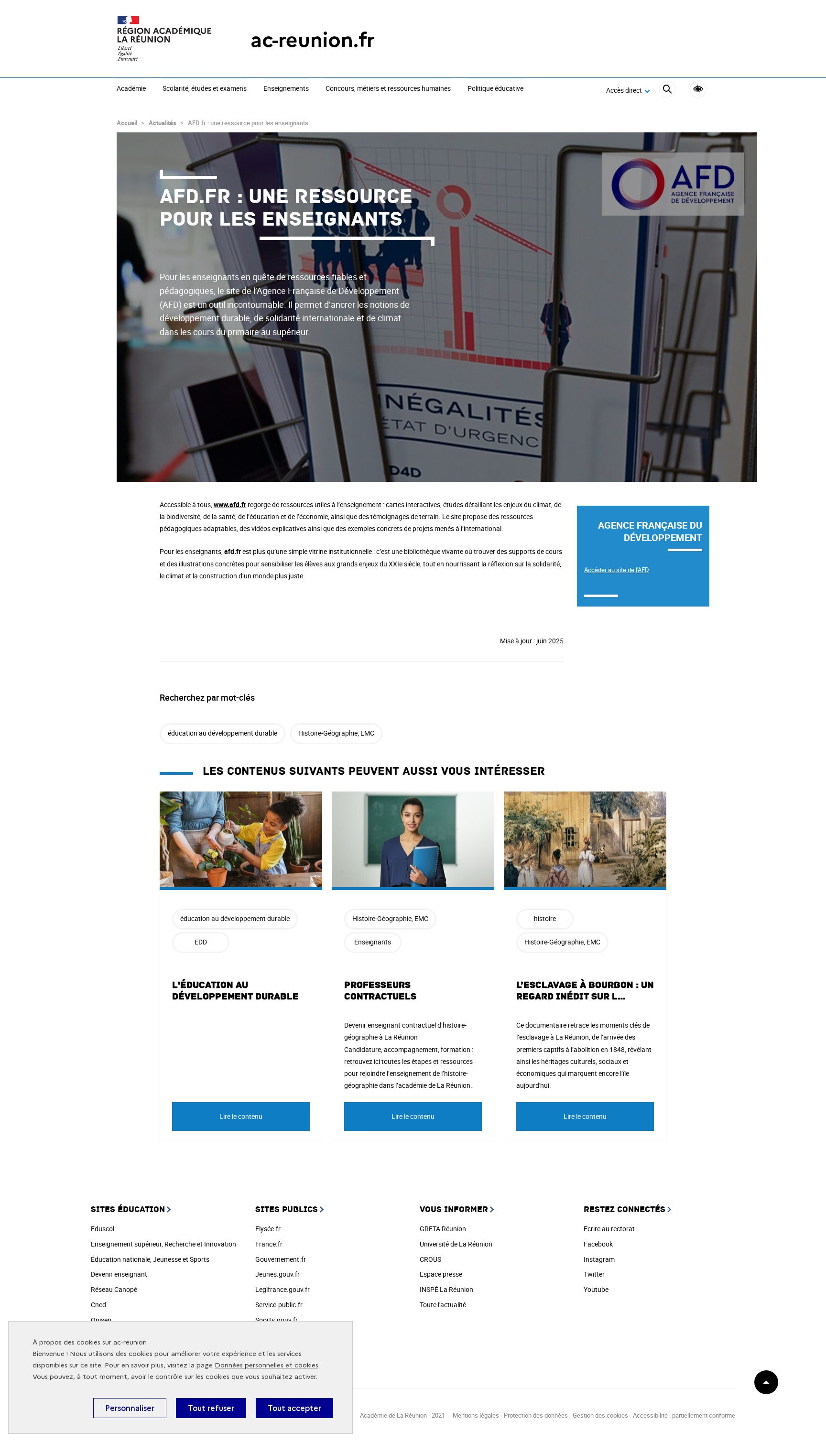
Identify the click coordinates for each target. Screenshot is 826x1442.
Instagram (599, 1259)
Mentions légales (476, 1415)
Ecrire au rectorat (609, 1228)
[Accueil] (164, 40)
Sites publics (286, 1209)
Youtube (596, 1289)
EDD (201, 941)
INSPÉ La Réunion (446, 1289)
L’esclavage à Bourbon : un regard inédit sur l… (585, 990)
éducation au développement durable (222, 732)
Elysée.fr (268, 1228)
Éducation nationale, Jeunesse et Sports (150, 1259)
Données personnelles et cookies (266, 1365)
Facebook (598, 1243)
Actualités (162, 123)
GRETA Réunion (443, 1228)
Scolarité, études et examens (205, 89)
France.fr (269, 1243)
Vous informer (454, 1209)
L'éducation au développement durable (235, 990)
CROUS (430, 1259)
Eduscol (102, 1228)
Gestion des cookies (600, 1415)
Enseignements (286, 89)
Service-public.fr (279, 1304)
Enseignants (372, 941)
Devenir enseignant (119, 1274)
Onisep (101, 1319)
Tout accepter (294, 1408)
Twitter (594, 1274)
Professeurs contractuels (380, 990)
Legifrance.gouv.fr (282, 1289)
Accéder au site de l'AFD (616, 569)
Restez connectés (624, 1209)
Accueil (127, 123)
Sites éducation (128, 1209)
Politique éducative (495, 89)
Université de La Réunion (456, 1243)
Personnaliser (129, 1408)
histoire (545, 918)
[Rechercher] (667, 90)
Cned (98, 1304)
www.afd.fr (230, 504)
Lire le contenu (240, 1116)
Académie (131, 89)
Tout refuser (211, 1408)
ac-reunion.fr (312, 40)
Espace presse (441, 1274)
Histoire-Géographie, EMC (336, 732)
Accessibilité (698, 89)
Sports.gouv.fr (276, 1319)
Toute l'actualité (443, 1304)
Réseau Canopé (114, 1289)
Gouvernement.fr (280, 1259)
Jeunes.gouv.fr (277, 1274)
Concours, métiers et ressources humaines (388, 89)
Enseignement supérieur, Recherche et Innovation (163, 1243)
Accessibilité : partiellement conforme (684, 1415)
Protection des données (536, 1415)
